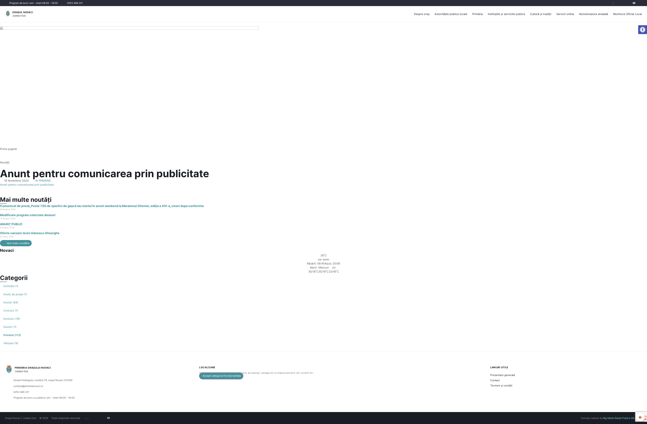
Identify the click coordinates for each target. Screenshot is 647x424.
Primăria (477, 14)
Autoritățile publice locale (451, 14)
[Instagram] (625, 3)
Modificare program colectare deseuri (27, 215)
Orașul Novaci (22, 12)
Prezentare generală (502, 375)
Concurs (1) (10, 310)
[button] (608, 3)
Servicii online (565, 14)
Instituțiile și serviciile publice (506, 14)
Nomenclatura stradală (593, 14)
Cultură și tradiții (540, 14)
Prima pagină (8, 149)
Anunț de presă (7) (15, 294)
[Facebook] (620, 3)
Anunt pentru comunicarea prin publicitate (27, 184)
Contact (495, 380)
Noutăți (4, 162)
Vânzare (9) (10, 343)
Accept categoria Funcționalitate (222, 375)
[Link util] (635, 3)
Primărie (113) (12, 335)
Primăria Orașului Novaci (33, 367)
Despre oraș (421, 14)
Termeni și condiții (501, 385)
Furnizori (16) (11, 318)
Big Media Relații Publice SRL (619, 418)
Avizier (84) (10, 302)
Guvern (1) (10, 326)
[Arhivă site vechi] (640, 3)
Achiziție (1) (10, 286)
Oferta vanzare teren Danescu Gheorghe (29, 233)
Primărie (45, 180)
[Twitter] (630, 3)
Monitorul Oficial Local (627, 14)
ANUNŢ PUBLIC (11, 224)
